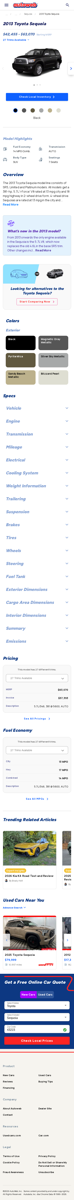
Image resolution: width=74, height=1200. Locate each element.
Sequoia (28, 14)
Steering (14, 563)
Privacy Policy (47, 1156)
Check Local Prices (37, 1041)
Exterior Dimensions (26, 589)
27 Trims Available (14, 40)
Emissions (16, 641)
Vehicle (13, 408)
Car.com (43, 1135)
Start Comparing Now (35, 301)
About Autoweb (12, 1108)
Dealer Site (45, 1108)
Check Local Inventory (35, 96)
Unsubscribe (46, 1172)
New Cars (28, 994)
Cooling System (22, 472)
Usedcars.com (12, 1135)
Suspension (17, 511)
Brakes (13, 524)
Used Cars (45, 994)
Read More (10, 204)
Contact (8, 1114)
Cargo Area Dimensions (30, 602)
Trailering (16, 498)
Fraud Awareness (13, 1172)
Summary (15, 628)
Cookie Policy (11, 1162)
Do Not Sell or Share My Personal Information (52, 1164)
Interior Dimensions (26, 615)
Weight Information (26, 485)
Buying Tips (45, 1081)
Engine (13, 421)
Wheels (13, 550)
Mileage (14, 447)
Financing (9, 1087)
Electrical (15, 460)
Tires (11, 537)
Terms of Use (11, 1156)
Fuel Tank (15, 576)
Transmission (19, 434)
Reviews (8, 1081)
